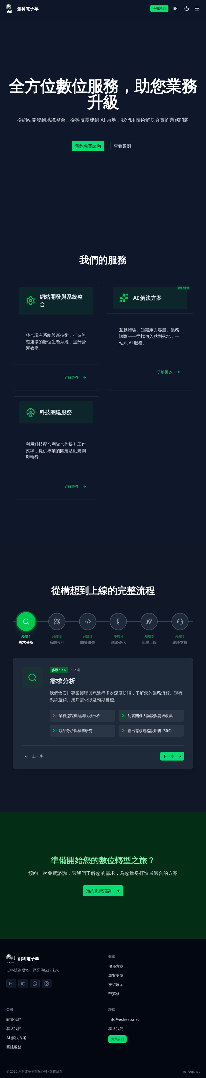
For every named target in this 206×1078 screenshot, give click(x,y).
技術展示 (115, 984)
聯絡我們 (13, 1028)
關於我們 (13, 1019)
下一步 (168, 756)
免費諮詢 (159, 8)
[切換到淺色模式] (186, 8)
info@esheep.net (123, 1019)
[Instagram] (47, 983)
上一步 (37, 756)
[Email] (11, 983)
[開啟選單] (197, 8)
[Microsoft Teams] (23, 983)
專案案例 (115, 975)
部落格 (114, 993)
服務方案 (115, 966)
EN (175, 8)
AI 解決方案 (16, 1037)
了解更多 (71, 377)
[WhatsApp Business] (35, 983)
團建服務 (13, 1046)
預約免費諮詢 (99, 891)
